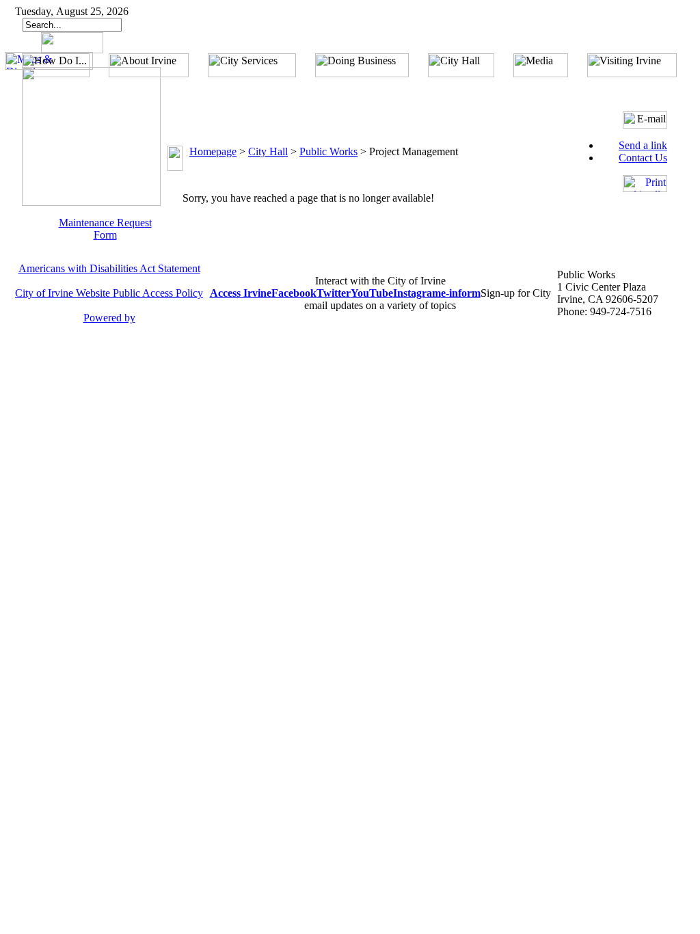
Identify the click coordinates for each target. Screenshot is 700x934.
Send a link (643, 145)
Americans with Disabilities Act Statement (109, 268)
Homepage (213, 151)
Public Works (328, 151)
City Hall (268, 151)
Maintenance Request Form (105, 229)
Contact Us (643, 157)
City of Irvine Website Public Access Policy (109, 293)
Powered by (109, 317)
